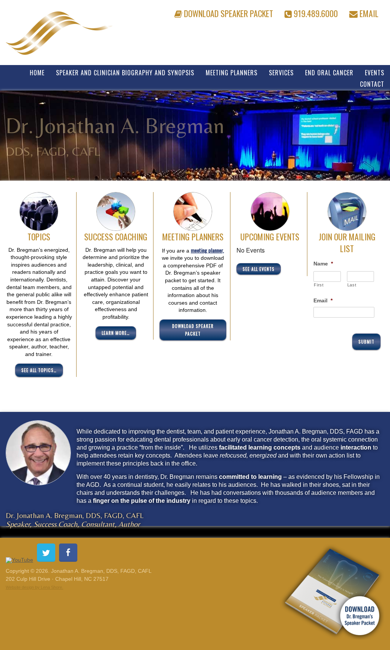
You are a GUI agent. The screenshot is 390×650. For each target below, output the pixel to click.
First (318, 285)
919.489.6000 (315, 12)
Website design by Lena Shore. (34, 587)
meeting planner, (207, 250)
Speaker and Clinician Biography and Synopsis (125, 72)
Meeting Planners (231, 72)
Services (281, 72)
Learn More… (116, 333)
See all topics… (39, 370)
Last (351, 285)
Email (368, 12)
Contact (372, 83)
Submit (366, 342)
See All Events (259, 269)
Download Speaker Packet (227, 12)
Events (374, 72)
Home (37, 72)
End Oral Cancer (329, 72)
